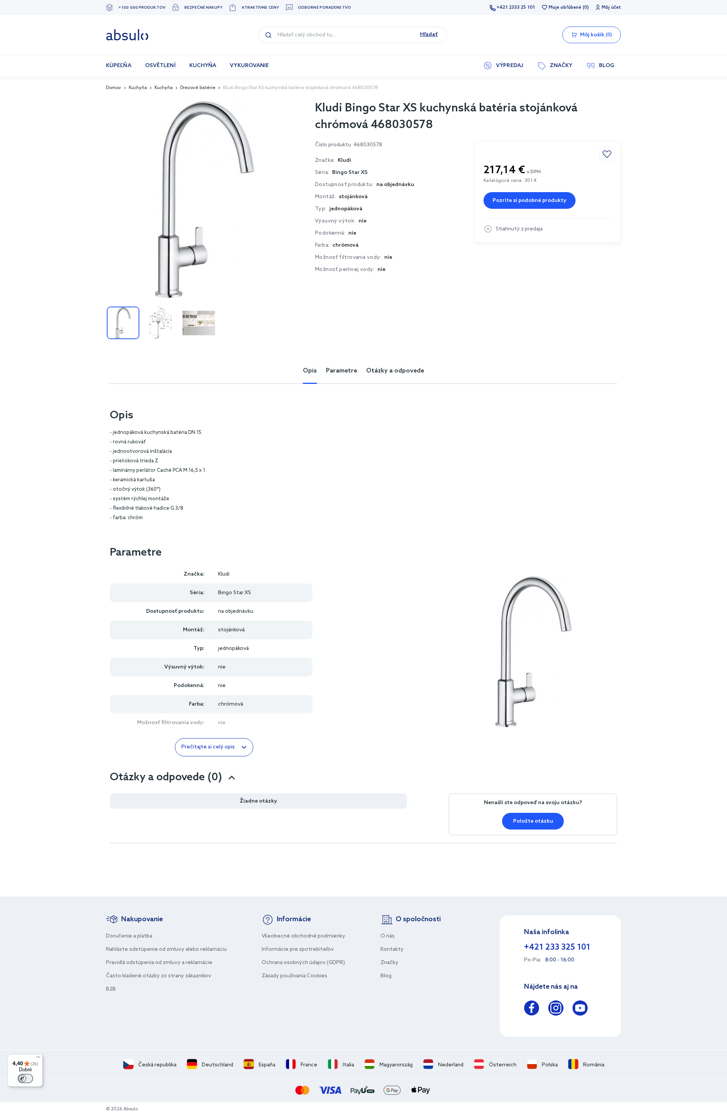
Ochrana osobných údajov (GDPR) (303, 962)
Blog (386, 976)
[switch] (25, 1078)
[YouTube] (580, 1009)
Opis (310, 370)
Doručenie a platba (129, 936)
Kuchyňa (138, 88)
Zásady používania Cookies (294, 976)
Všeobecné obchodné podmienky (303, 936)
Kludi (223, 574)
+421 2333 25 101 (515, 7)
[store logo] (127, 35)
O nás (388, 936)
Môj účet (611, 7)
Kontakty (392, 949)
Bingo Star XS (350, 172)
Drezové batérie (197, 88)
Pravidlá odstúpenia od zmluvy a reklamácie (159, 962)
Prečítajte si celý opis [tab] (208, 747)
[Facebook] (531, 1009)
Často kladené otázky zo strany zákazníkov (158, 976)
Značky (389, 962)
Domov (113, 88)
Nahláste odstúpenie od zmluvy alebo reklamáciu (166, 949)
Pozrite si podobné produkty (529, 200)
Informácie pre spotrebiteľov (298, 949)
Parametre (341, 370)
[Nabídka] (38, 1058)
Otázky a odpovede (395, 370)
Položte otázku (533, 821)
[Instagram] (555, 1009)
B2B (111, 989)
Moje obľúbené (565, 7)
